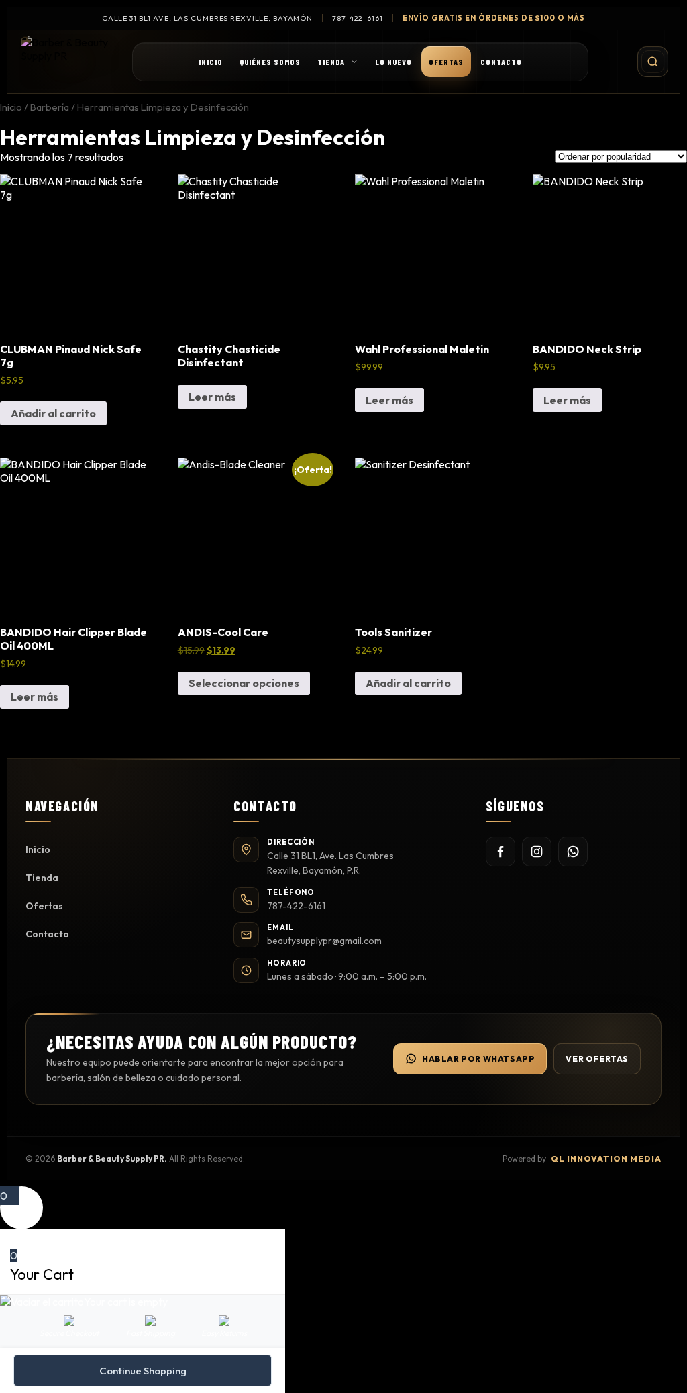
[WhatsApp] (573, 851)
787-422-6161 (357, 18)
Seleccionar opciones (244, 683)
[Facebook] (500, 851)
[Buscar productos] (652, 61)
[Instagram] (536, 851)
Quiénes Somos (270, 61)
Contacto (501, 61)
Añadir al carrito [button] (53, 413)
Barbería (49, 107)
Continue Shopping (143, 1370)
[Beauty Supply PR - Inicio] (69, 61)
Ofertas (446, 61)
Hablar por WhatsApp (478, 1058)
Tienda (331, 61)
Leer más (212, 396)
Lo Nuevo (393, 61)
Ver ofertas (597, 1058)
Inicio (211, 61)
